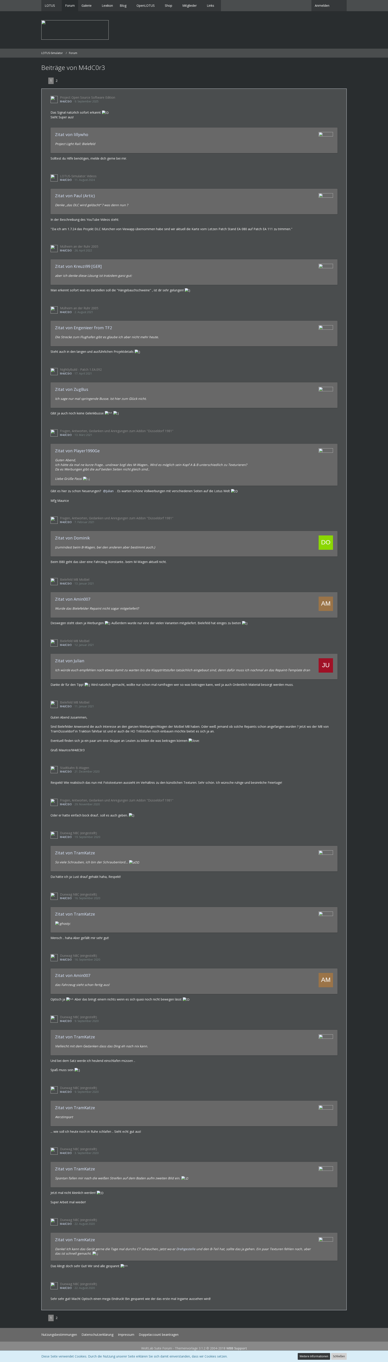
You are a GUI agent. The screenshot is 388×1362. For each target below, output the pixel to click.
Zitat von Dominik (72, 538)
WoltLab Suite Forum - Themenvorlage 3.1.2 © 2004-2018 (194, 1348)
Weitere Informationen (314, 1356)
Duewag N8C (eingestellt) (78, 833)
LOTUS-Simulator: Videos (78, 176)
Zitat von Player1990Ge (77, 450)
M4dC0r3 (66, 101)
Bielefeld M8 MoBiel (74, 579)
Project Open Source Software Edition (87, 97)
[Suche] (340, 5)
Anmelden (322, 5)
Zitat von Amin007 (72, 599)
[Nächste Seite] (63, 81)
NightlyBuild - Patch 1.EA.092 (81, 369)
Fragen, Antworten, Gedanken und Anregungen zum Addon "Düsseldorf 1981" (116, 431)
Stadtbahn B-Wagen (74, 768)
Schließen (339, 1356)
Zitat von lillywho (71, 134)
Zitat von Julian (69, 660)
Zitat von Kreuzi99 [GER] (78, 266)
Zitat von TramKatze (75, 852)
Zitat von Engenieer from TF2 (83, 327)
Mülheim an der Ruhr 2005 (79, 246)
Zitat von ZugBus (71, 389)
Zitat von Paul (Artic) (75, 195)
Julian (110, 491)
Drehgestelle (185, 1249)
